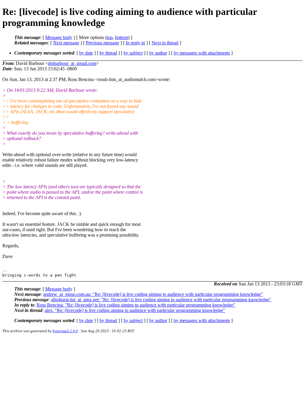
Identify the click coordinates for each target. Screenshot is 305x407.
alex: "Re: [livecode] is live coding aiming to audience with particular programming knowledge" (135, 310)
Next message (66, 42)
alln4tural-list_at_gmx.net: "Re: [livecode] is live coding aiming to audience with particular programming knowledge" (161, 299)
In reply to (135, 42)
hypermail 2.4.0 (65, 331)
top (110, 37)
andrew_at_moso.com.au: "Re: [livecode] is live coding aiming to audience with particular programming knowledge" (153, 294)
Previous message (102, 42)
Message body (58, 37)
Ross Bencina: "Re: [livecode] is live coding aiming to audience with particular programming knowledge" (136, 304)
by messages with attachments (202, 52)
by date (86, 52)
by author (158, 52)
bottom (121, 37)
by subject (133, 52)
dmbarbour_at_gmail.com (72, 63)
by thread (108, 52)
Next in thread (165, 42)
